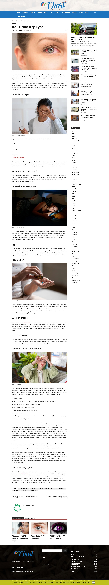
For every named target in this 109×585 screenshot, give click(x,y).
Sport (81, 12)
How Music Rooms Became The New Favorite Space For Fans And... (88, 117)
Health (33, 12)
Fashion (74, 177)
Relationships (75, 258)
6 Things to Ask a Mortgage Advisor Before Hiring (56, 497)
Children (74, 150)
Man (73, 230)
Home (13, 21)
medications (33, 490)
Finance (74, 179)
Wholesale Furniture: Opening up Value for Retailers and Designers (88, 76)
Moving (74, 239)
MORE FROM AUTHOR (31, 518)
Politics (74, 254)
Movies (74, 237)
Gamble (74, 189)
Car (73, 34)
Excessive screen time (46, 488)
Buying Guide (75, 141)
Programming (76, 256)
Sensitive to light (19, 157)
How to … (74, 213)
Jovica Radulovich (18, 30)
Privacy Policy (45, 564)
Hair (73, 198)
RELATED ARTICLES (18, 518)
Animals (74, 131)
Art (73, 133)
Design (74, 162)
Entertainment (76, 172)
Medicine (74, 234)
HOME (18, 12)
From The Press (76, 184)
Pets (86, 12)
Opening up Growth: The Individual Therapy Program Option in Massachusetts (88, 93)
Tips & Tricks (75, 275)
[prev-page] (13, 541)
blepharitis (27, 322)
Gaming (74, 191)
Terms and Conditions (47, 566)
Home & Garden (42, 12)
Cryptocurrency (76, 157)
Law (73, 222)
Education (75, 169)
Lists (73, 227)
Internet (74, 215)
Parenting (74, 246)
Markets (74, 232)
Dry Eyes (33, 488)
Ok (93, 582)
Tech (73, 270)
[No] (107, 582)
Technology (66, 12)
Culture (74, 160)
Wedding (74, 282)
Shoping (74, 261)
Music (57, 12)
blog (73, 136)
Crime (73, 155)
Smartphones (75, 263)
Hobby (74, 206)
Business (25, 12)
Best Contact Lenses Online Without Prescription (38, 536)
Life (73, 225)
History (74, 203)
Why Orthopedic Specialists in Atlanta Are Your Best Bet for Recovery (88, 101)
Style (51, 12)
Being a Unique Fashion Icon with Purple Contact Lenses (58, 536)
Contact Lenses (23, 488)
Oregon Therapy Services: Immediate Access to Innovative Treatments (87, 84)
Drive (73, 165)
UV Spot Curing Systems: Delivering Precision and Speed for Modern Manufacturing (89, 68)
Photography (75, 251)
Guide (73, 196)
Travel (74, 12)
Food (73, 181)
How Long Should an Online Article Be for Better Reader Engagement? (88, 60)
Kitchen (74, 220)
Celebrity (74, 148)
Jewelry (74, 218)
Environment (75, 174)
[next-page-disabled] (15, 541)
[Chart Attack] (54, 5)
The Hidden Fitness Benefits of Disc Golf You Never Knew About (89, 52)
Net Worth (75, 244)
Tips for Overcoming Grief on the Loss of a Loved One (24, 497)
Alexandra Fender (76, 41)
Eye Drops (16, 490)
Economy (74, 167)
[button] (95, 13)
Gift (73, 193)
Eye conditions (60, 488)
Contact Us (21, 16)
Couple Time (75, 153)
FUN (73, 186)
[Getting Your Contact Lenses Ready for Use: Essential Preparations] (20, 528)
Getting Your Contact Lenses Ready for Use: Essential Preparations (20, 536)
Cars (73, 145)
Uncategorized (76, 280)
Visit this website (23, 474)
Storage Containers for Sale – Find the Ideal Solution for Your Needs (89, 109)
